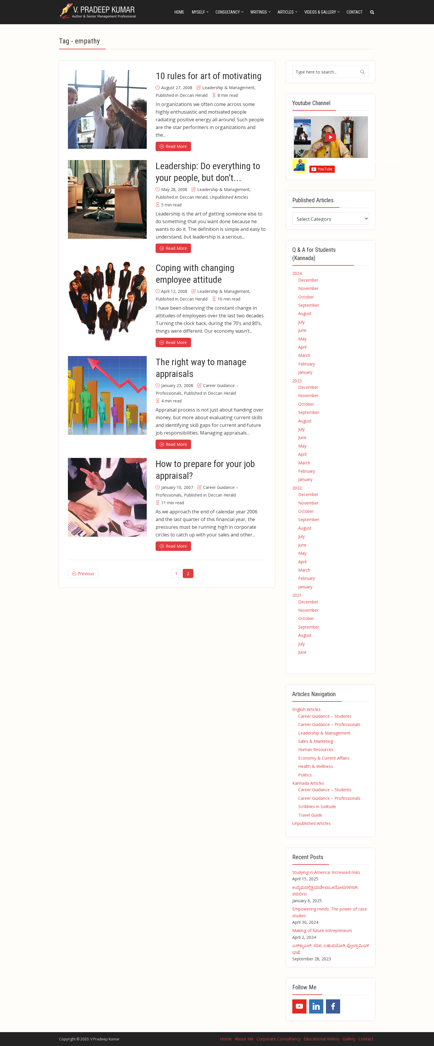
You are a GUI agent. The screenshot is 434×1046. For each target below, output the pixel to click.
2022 (297, 488)
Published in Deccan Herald (182, 95)
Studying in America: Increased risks (326, 872)
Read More (176, 146)
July (301, 322)
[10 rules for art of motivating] (107, 109)
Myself (198, 12)
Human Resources (315, 749)
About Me (244, 1039)
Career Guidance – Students (324, 716)
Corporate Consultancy (279, 1039)
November (308, 288)
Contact (355, 12)
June (302, 330)
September (308, 305)
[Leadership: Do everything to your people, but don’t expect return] (107, 199)
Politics (305, 775)
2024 (297, 273)
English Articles (306, 709)
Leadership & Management (228, 87)
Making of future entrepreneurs (322, 930)
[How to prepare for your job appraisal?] (107, 497)
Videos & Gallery (320, 12)
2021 (297, 595)
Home (179, 12)
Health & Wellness (315, 766)
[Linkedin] (316, 1006)
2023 (297, 381)
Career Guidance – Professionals (329, 724)
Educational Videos (322, 1039)
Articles (286, 12)
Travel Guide (310, 815)
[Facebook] (333, 1006)
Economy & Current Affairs (323, 758)
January (305, 372)
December (308, 280)
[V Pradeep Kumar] (98, 11)
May (302, 339)
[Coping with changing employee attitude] (107, 301)
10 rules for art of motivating (209, 75)
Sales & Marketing (315, 741)
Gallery (348, 1039)
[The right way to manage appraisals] (107, 395)
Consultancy (228, 12)
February (306, 364)
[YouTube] (299, 1006)
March (304, 355)
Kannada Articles (308, 783)
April (302, 347)
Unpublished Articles (229, 197)
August (304, 313)
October (306, 297)
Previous (86, 573)
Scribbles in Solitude (317, 806)
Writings (258, 12)
